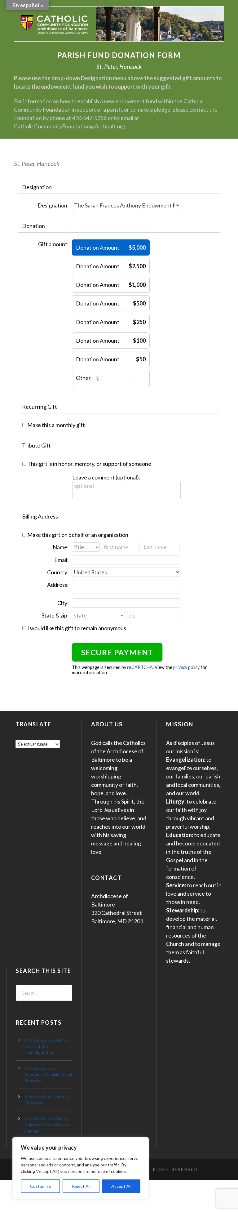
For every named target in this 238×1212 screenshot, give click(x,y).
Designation (37, 187)
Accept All (121, 1186)
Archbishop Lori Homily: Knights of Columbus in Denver (47, 1125)
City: (63, 602)
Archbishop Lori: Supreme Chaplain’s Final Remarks (48, 1074)
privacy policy (186, 667)
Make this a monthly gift (56, 424)
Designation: (53, 205)
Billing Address (40, 516)
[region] (80, 1168)
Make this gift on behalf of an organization (77, 534)
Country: (58, 572)
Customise (40, 1186)
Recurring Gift (39, 406)
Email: (61, 559)
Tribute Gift (36, 445)
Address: (58, 584)
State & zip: (55, 615)
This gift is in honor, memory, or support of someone (89, 463)
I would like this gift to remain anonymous (76, 628)
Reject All (81, 1186)
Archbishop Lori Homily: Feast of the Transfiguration (47, 1046)
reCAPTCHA (140, 667)
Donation (33, 225)
